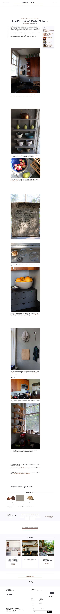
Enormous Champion (32, 180)
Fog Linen (14, 372)
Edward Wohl (34, 372)
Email (41, 603)
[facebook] (8, 28)
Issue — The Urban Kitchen (35, 18)
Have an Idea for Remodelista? (33, 605)
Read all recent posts (30, 576)
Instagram (41, 599)
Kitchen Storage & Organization (25, 18)
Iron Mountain (36, 314)
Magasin (13, 181)
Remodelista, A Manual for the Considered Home (21, 473)
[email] (8, 35)
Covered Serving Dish (14, 180)
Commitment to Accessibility (33, 603)
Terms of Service (33, 600)
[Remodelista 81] (4, 2)
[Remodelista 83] (7, 2)
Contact (32, 599)
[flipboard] (8, 26)
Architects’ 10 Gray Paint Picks (25, 467)
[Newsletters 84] (9, 2)
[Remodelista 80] (3, 2)
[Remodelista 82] (6, 2)
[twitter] (8, 33)
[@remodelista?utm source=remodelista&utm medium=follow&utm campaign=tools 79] (2, 2)
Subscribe (49, 611)
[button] (49, 2)
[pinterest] (8, 31)
